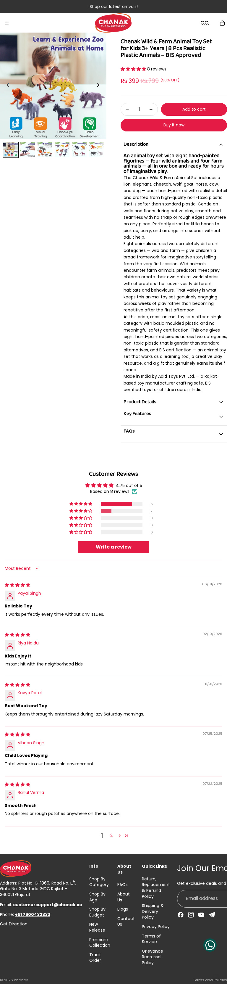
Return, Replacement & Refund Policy (156, 887)
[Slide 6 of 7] (96, 149)
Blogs (122, 909)
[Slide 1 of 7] (10, 149)
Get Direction (13, 924)
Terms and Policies (210, 980)
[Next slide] (99, 85)
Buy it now (173, 125)
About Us (123, 897)
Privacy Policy (156, 927)
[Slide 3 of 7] (45, 149)
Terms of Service (151, 939)
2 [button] (111, 835)
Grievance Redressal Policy (152, 957)
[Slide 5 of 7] (79, 149)
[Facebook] (180, 914)
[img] (17, 585)
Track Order (95, 958)
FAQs (122, 884)
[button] (134, 69)
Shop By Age (97, 897)
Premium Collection (99, 942)
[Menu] (7, 23)
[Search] (202, 23)
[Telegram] (211, 914)
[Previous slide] (6, 85)
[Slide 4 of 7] (62, 149)
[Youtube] (201, 914)
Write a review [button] (114, 547)
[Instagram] (190, 914)
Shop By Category (99, 882)
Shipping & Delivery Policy (153, 911)
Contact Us (126, 921)
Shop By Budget (97, 912)
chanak (21, 980)
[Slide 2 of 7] (27, 149)
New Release (97, 927)
